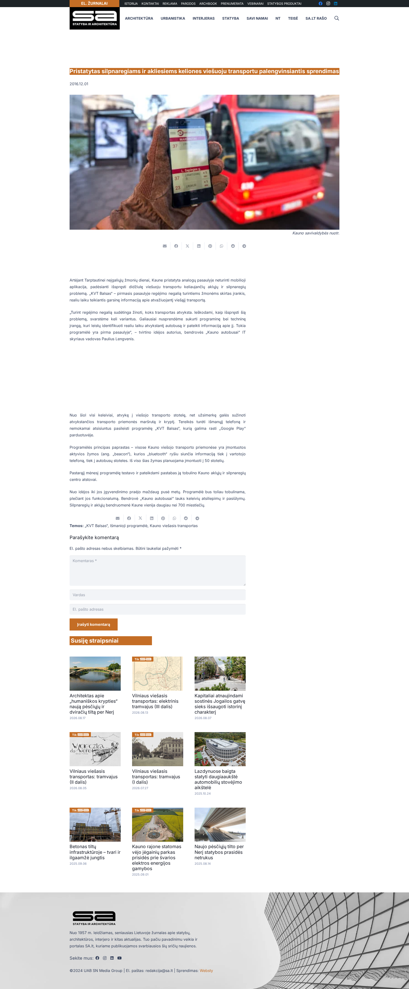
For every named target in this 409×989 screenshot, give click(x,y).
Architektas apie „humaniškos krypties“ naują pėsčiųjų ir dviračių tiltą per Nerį (93, 704)
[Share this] (176, 246)
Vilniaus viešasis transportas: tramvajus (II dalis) (94, 776)
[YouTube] (119, 958)
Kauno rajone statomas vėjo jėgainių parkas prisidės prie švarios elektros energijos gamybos (156, 857)
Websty (206, 970)
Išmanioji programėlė (128, 525)
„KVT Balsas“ (96, 525)
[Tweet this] (187, 246)
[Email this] (164, 246)
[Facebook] (97, 958)
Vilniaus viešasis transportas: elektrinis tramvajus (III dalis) (155, 701)
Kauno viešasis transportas (174, 525)
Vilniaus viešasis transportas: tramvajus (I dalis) (156, 776)
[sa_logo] (95, 18)
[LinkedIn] (112, 958)
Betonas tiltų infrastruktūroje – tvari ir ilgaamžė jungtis (95, 852)
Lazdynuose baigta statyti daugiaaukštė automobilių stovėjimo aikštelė (218, 779)
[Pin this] (210, 246)
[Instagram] (105, 958)
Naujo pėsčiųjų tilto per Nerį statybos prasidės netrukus (219, 852)
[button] (337, 18)
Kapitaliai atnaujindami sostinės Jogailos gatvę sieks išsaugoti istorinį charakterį (220, 704)
